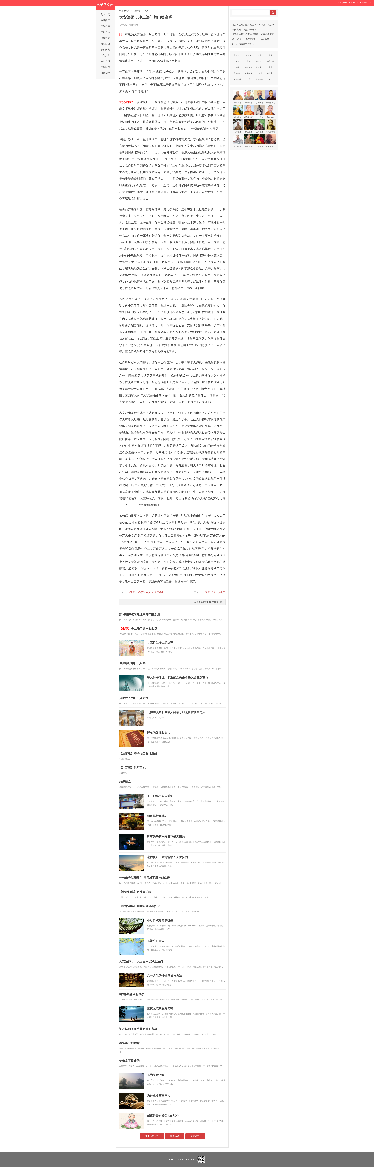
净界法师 (237, 103)
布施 (248, 61)
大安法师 (137, 10)
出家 (270, 67)
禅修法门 (259, 67)
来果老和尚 (270, 132)
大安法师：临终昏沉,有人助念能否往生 (145, 592)
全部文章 (105, 55)
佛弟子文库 (124, 10)
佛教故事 (105, 26)
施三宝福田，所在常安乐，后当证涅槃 (250, 39)
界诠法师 (248, 132)
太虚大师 (259, 117)
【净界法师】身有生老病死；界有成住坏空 (253, 34)
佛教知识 (105, 44)
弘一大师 (259, 103)
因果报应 (248, 73)
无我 (270, 79)
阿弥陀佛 (105, 73)
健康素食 (270, 73)
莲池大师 (237, 117)
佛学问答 (105, 67)
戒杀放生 (237, 79)
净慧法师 (248, 146)
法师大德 (105, 32)
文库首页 (105, 14)
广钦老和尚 (270, 146)
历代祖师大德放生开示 (243, 44)
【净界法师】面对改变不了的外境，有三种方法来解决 (258, 24)
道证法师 (248, 103)
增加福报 (259, 79)
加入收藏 (337, 2)
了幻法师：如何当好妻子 (213, 592)
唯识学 (248, 55)
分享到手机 (197, 602)
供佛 (237, 67)
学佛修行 (237, 73)
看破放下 (237, 55)
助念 (248, 79)
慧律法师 (270, 117)
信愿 (259, 55)
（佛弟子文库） (190, 1159)
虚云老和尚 (270, 103)
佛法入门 (105, 61)
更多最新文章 (152, 1136)
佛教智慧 (248, 67)
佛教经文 (105, 38)
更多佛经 (174, 1136)
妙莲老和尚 (248, 117)
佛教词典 (105, 49)
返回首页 (195, 1136)
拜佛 (270, 55)
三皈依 (259, 73)
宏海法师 (237, 132)
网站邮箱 (207, 602)
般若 (237, 61)
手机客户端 (217, 602)
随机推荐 (105, 20)
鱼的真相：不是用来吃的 (244, 29)
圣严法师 (259, 132)
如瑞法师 (237, 146)
